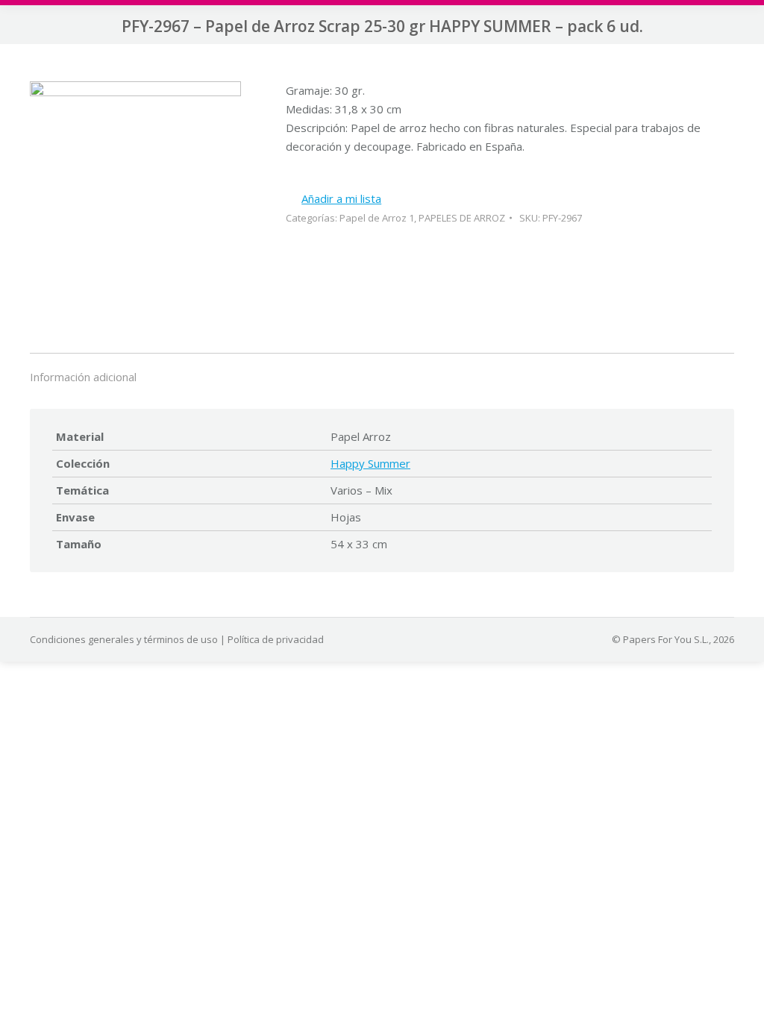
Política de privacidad (276, 639)
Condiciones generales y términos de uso (124, 639)
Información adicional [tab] (83, 376)
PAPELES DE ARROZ (462, 218)
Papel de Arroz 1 (376, 218)
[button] (333, 198)
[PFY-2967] (135, 194)
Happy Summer (370, 463)
